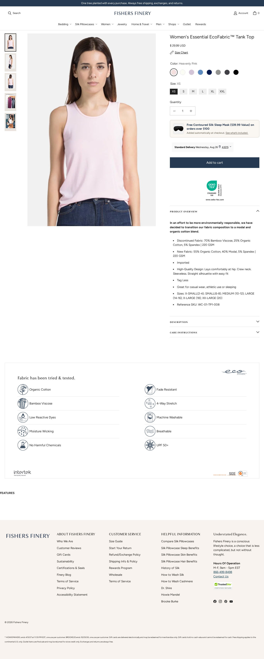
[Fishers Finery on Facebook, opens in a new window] (215, 601)
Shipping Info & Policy (123, 561)
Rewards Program (120, 568)
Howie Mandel (170, 594)
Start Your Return (120, 548)
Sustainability (65, 561)
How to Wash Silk (172, 574)
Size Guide (116, 541)
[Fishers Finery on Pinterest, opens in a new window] (225, 601)
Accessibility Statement (72, 594)
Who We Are (65, 541)
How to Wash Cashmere (177, 581)
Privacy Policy (66, 588)
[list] (91, 129)
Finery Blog (64, 574)
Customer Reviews (69, 548)
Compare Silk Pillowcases (177, 541)
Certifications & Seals (71, 568)
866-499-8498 (222, 572)
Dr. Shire (166, 588)
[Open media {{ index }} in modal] (91, 129)
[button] (64, 24)
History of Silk (170, 568)
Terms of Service (67, 581)
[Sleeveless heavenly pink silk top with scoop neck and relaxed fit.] (10, 62)
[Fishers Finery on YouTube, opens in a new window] (231, 601)
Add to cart (214, 162)
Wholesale (115, 574)
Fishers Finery (20, 622)
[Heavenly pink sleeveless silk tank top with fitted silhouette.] (10, 82)
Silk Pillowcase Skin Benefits (179, 554)
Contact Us (220, 576)
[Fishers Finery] (132, 13)
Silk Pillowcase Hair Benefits (179, 561)
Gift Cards (63, 554)
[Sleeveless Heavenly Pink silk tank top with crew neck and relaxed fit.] (10, 42)
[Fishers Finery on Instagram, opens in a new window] (220, 601)
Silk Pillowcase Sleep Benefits (180, 548)
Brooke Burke (169, 601)
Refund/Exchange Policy (125, 554)
